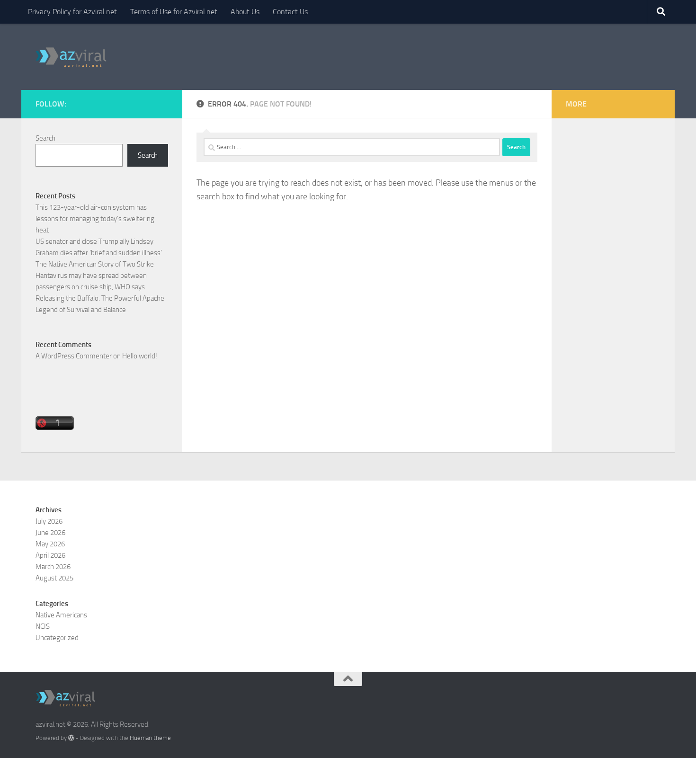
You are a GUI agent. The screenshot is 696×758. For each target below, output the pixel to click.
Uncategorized (57, 637)
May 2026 (50, 544)
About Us (245, 11)
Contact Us (290, 11)
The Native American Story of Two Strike (95, 264)
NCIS (43, 626)
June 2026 (50, 532)
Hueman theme (150, 737)
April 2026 (50, 555)
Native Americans (61, 615)
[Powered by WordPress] (71, 738)
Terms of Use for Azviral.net (173, 11)
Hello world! (139, 356)
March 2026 (53, 566)
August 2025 (54, 578)
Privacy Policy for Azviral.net (72, 11)
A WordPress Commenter (74, 356)
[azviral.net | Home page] (71, 57)
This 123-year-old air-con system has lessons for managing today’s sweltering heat (95, 218)
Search (45, 138)
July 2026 (49, 521)
